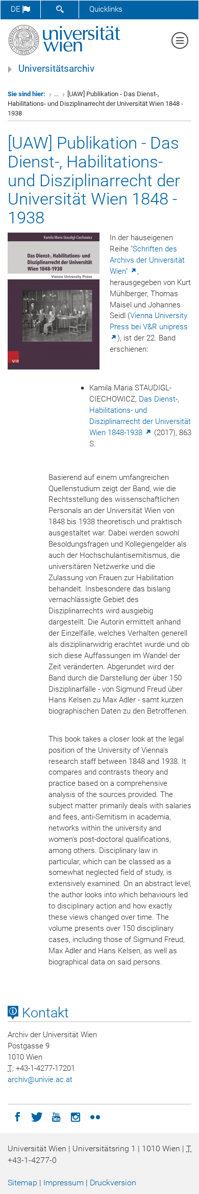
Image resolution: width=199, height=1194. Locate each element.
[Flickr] (95, 1116)
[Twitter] (36, 1116)
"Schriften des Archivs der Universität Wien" (147, 260)
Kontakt (43, 1013)
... (56, 94)
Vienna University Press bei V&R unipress (149, 321)
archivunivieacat (40, 1079)
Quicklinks (105, 9)
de (16, 9)
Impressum (63, 1182)
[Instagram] (75, 1116)
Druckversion (113, 1182)
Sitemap (22, 1182)
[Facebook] (17, 1116)
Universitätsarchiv (56, 68)
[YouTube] (56, 1116)
